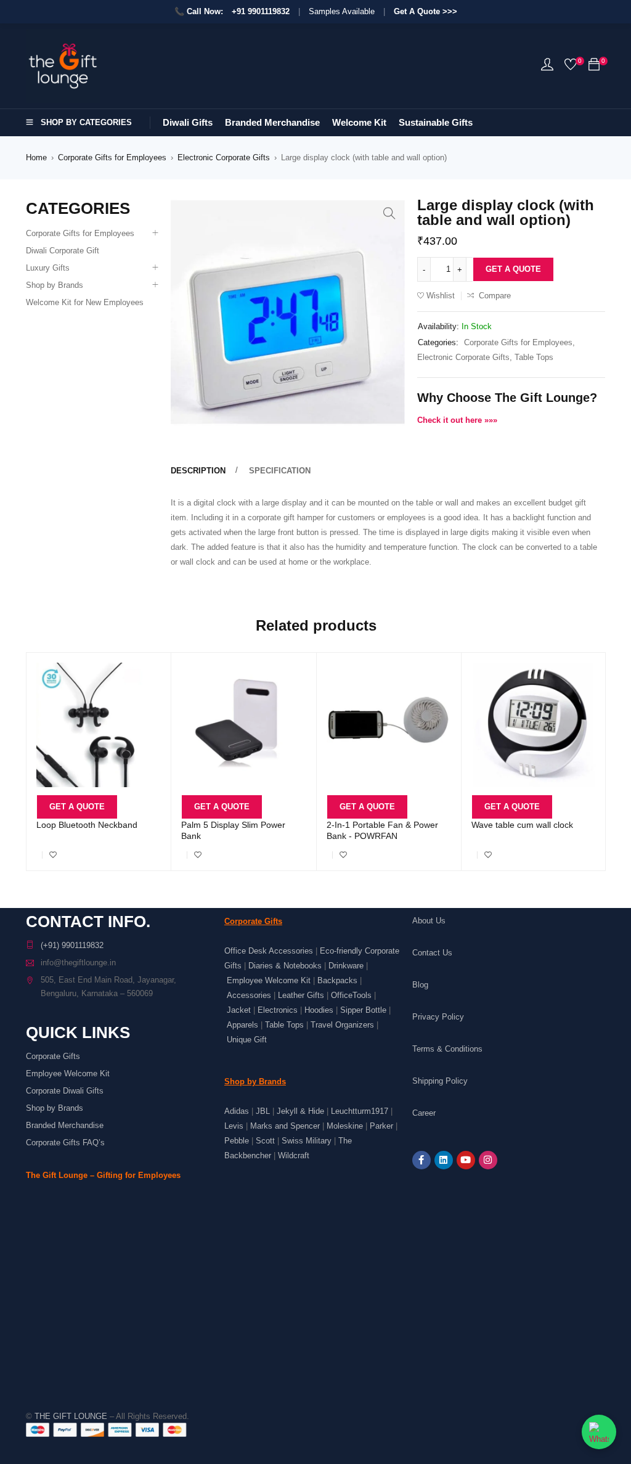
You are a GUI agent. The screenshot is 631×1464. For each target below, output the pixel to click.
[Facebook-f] (421, 1160)
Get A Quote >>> (425, 11)
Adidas (236, 1111)
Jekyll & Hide (300, 1111)
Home (36, 157)
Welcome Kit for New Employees (85, 302)
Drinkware (346, 965)
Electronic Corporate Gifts (223, 157)
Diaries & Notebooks (285, 965)
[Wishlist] (570, 67)
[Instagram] (488, 1160)
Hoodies (318, 1010)
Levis (233, 1126)
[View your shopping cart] (594, 67)
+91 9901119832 (261, 11)
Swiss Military (307, 1140)
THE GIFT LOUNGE (71, 1416)
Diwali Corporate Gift (62, 250)
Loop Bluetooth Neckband (86, 825)
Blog (420, 984)
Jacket (239, 1010)
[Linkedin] (443, 1160)
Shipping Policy (440, 1081)
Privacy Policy (438, 1016)
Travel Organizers (342, 1024)
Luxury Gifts (48, 267)
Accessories (249, 995)
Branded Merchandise (65, 1125)
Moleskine (345, 1126)
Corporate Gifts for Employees (112, 157)
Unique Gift (247, 1039)
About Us (429, 920)
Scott (265, 1140)
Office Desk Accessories (268, 950)
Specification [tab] (280, 470)
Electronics (278, 1010)
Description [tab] (198, 470)
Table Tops (534, 357)
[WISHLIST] (53, 855)
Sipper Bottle (363, 1010)
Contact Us (432, 952)
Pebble (236, 1140)
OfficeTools (351, 995)
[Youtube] (466, 1160)
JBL (263, 1111)
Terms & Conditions (447, 1048)
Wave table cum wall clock (522, 825)
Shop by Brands (54, 285)
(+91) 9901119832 (72, 945)
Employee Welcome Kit (68, 1073)
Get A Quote (513, 269)
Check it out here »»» (457, 420)
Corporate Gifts (53, 1056)
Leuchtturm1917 (359, 1111)
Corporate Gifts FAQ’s (65, 1142)
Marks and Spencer (285, 1126)
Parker (381, 1126)
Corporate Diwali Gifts (65, 1090)
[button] (389, 213)
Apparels (242, 1024)
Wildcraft (293, 1155)
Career (424, 1113)
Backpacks (337, 980)
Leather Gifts (301, 995)
